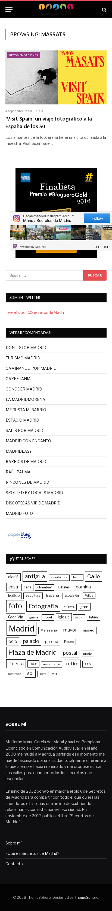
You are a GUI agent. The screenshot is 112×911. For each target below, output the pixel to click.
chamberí (44, 587)
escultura (33, 595)
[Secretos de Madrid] (56, 10)
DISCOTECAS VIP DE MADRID (33, 503)
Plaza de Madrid (32, 652)
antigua (35, 576)
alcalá (13, 577)
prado (87, 654)
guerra (33, 617)
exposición (72, 595)
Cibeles (64, 587)
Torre (42, 674)
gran (84, 607)
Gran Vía (15, 617)
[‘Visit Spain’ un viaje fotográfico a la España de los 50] (56, 77)
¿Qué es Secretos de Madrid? (32, 853)
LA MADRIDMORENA (25, 399)
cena (27, 587)
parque (51, 641)
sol (30, 673)
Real (33, 664)
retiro (72, 663)
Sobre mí (13, 843)
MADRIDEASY (19, 451)
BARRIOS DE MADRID (26, 461)
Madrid (21, 628)
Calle (93, 576)
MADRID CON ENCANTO (28, 440)
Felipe (89, 595)
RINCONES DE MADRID (27, 482)
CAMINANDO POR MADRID (31, 368)
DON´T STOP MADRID (26, 347)
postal (70, 653)
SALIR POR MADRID (24, 430)
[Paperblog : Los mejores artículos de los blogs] (19, 538)
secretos (14, 674)
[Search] (104, 10)
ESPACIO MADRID (22, 420)
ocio (12, 641)
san (88, 664)
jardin (79, 617)
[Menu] (9, 10)
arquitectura (59, 577)
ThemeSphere (86, 897)
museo (89, 630)
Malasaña (49, 630)
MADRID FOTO (19, 513)
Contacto (14, 863)
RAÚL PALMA (18, 472)
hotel (48, 617)
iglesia (64, 617)
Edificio (14, 595)
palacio (31, 641)
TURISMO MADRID (23, 358)
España (52, 595)
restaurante (51, 664)
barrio (77, 577)
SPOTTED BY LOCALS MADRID (34, 492)
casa (13, 587)
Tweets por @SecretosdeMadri (35, 312)
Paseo (69, 642)
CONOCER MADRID (24, 389)
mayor (70, 630)
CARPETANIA (18, 378)
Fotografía (43, 606)
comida (83, 587)
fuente (69, 607)
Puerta (16, 663)
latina (93, 617)
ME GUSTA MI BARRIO (26, 409)
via (54, 673)
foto (15, 606)
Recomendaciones (23, 55)
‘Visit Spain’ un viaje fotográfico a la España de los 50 (48, 123)
